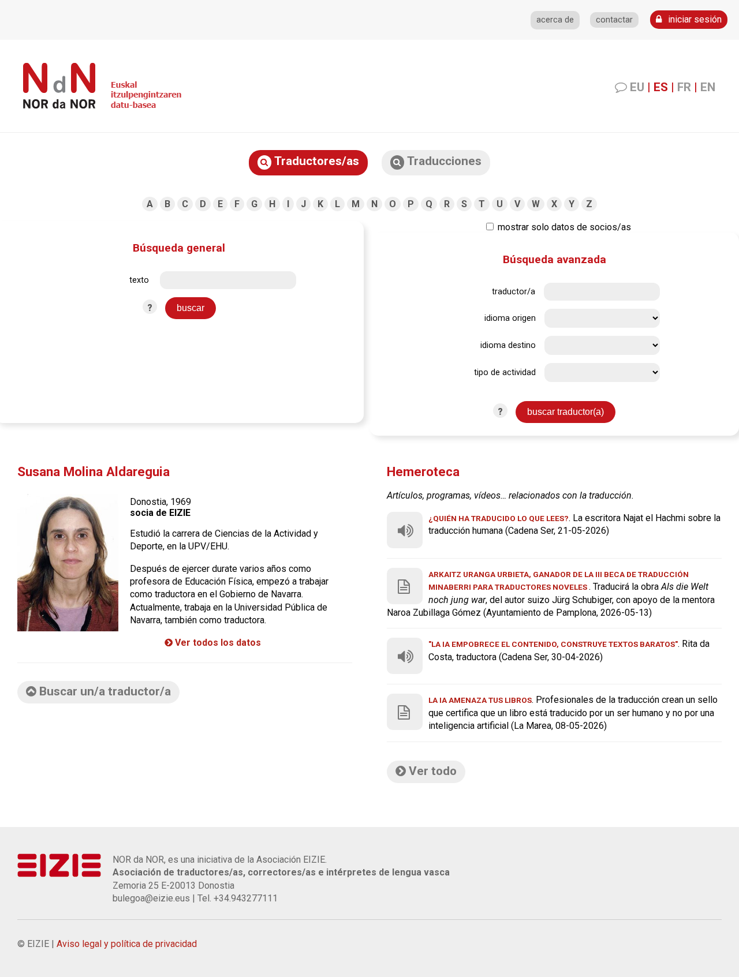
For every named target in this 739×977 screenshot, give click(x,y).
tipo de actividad (505, 372)
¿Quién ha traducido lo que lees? (498, 518)
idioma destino (508, 345)
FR (684, 87)
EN (707, 87)
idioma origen (510, 318)
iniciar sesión (694, 19)
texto (139, 280)
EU (637, 87)
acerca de (555, 20)
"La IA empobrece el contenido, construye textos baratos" (553, 644)
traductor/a (513, 292)
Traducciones (443, 161)
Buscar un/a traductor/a (103, 691)
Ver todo (431, 771)
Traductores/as (315, 161)
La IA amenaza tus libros (480, 700)
